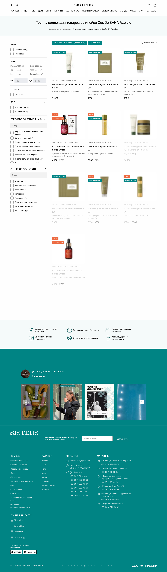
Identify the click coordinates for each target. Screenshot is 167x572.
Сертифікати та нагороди (21, 481)
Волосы (45, 461)
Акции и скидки (48, 485)
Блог (12, 485)
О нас (12, 473)
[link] (155, 5)
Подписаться (38, 376)
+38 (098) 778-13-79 (110, 464)
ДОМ (40, 11)
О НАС (133, 11)
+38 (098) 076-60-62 (110, 507)
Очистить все (95, 43)
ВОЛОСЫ (14, 11)
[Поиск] (17, 5)
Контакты (14, 493)
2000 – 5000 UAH (36, 70)
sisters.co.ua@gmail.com (80, 461)
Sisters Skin (19, 526)
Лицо (44, 465)
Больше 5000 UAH (37, 74)
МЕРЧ (48, 11)
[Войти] (149, 5)
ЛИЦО (24, 11)
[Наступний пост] (142, 402)
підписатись (122, 438)
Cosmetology (19, 537)
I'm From (55, 81)
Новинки (45, 481)
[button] (69, 43)
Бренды (45, 489)
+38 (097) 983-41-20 (79, 484)
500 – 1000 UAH (16, 74)
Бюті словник (16, 489)
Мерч (44, 477)
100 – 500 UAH (15, 70)
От (11, 81)
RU (12, 5)
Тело (44, 469)
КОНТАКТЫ (152, 11)
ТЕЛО (32, 11)
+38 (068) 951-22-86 (79, 491)
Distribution (18, 532)
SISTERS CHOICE (109, 11)
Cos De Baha (57, 143)
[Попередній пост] (25, 402)
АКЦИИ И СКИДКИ (90, 11)
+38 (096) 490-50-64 (79, 495)
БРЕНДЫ (123, 11)
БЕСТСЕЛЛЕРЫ (72, 11)
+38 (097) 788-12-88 (79, 480)
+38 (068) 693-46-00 (79, 488)
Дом (44, 473)
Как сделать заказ (18, 465)
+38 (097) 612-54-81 (78, 476)
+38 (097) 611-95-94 (109, 472)
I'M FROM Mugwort (69, 81)
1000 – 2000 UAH (36, 66)
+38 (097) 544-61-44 (110, 490)
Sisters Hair (18, 520)
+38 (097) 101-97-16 (109, 482)
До (30, 81)
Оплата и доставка (19, 461)
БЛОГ (141, 11)
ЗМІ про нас (15, 477)
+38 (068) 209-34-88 (110, 499)
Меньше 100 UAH (17, 66)
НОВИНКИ (58, 11)
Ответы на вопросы (19, 469)
